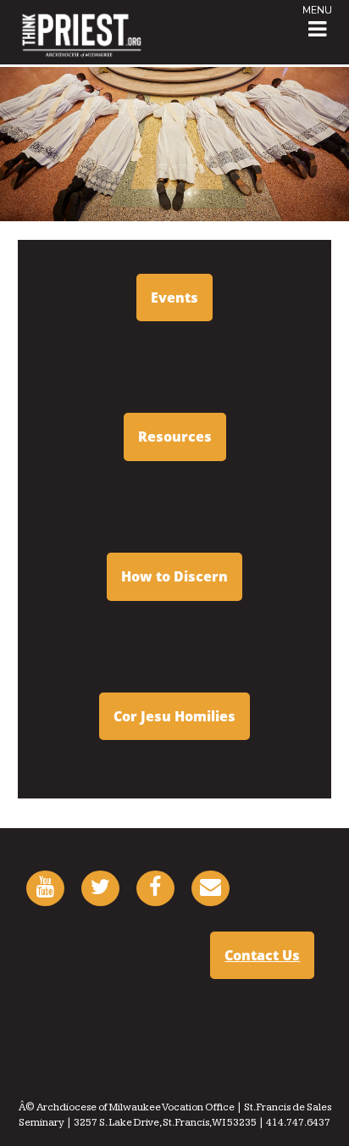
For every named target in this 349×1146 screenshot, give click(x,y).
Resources (175, 436)
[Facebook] (155, 890)
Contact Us (262, 955)
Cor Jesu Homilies (174, 716)
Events (174, 297)
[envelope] (210, 890)
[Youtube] (45, 890)
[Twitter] (100, 890)
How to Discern (174, 576)
